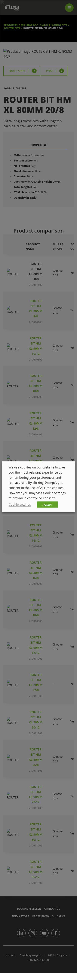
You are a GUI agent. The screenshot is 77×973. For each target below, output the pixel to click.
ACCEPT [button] (47, 504)
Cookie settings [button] (20, 504)
